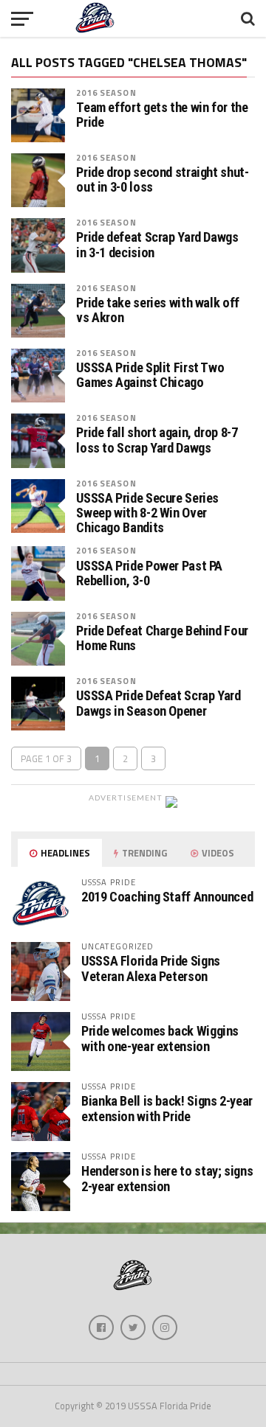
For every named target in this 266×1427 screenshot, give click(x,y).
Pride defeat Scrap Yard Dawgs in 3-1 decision (157, 244)
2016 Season (106, 92)
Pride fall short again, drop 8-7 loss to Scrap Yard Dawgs (156, 440)
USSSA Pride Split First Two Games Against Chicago (150, 375)
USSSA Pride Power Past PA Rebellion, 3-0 (149, 573)
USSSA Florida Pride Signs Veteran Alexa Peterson (150, 968)
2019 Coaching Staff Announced (167, 896)
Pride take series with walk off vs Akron (157, 310)
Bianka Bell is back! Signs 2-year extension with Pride (167, 1108)
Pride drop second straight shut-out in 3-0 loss (162, 180)
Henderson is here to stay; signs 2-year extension (167, 1178)
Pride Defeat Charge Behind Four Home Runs (162, 638)
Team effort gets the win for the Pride (162, 115)
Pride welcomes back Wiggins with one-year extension (160, 1038)
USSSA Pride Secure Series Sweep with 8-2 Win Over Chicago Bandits (147, 513)
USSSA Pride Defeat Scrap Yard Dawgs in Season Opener (158, 703)
